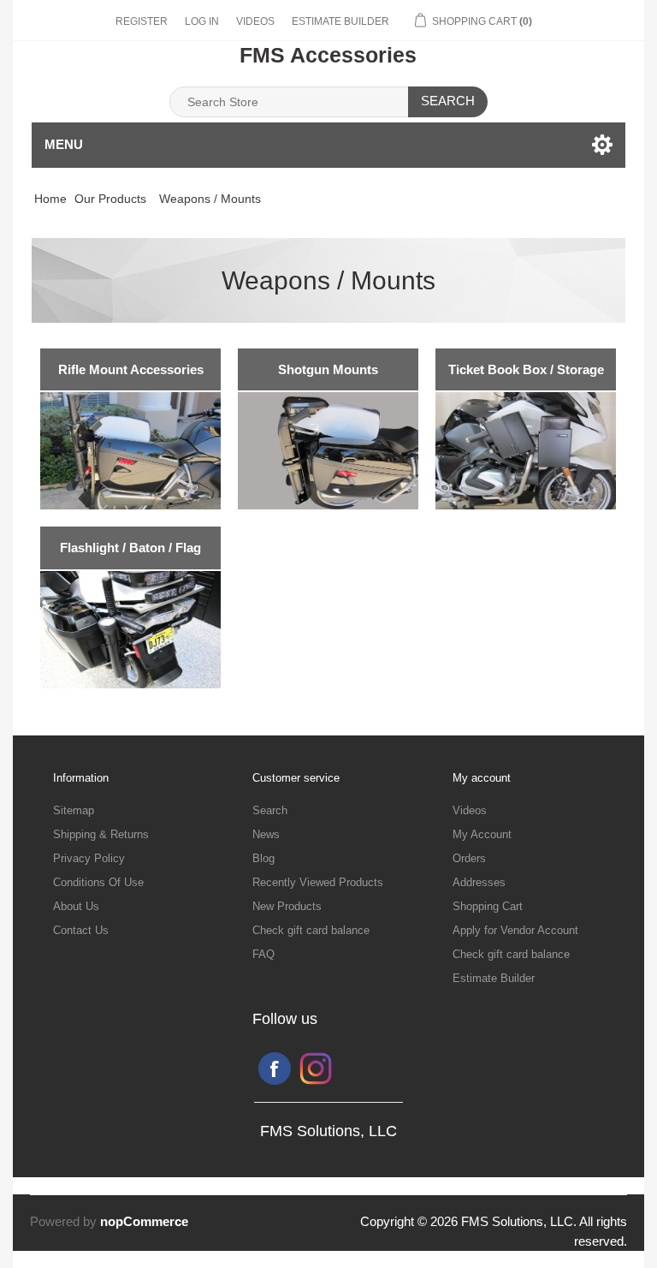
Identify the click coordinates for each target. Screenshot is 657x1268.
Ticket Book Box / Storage (526, 369)
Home (50, 198)
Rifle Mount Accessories (131, 369)
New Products (287, 906)
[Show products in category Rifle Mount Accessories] (130, 450)
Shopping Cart (488, 906)
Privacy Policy (89, 858)
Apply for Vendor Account (515, 930)
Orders (469, 858)
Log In (202, 21)
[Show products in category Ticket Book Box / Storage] (525, 450)
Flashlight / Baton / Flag (130, 547)
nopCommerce (144, 1221)
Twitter (315, 1068)
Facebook (274, 1068)
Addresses (479, 882)
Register (141, 21)
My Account (482, 834)
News (266, 834)
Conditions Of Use (98, 882)
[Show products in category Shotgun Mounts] (328, 450)
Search (448, 100)
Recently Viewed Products (317, 882)
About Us (76, 906)
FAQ (263, 954)
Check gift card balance (311, 930)
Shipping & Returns (101, 834)
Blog (263, 858)
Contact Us (81, 930)
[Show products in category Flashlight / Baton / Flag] (130, 629)
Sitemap (73, 810)
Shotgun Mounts (328, 369)
